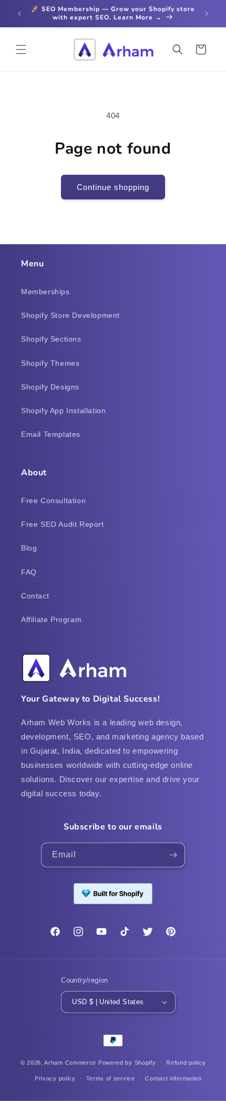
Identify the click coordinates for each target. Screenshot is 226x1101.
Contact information (173, 1078)
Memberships (45, 291)
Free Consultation (53, 500)
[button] (21, 49)
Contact (35, 596)
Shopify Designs (50, 387)
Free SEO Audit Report (62, 524)
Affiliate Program (51, 619)
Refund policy (186, 1062)
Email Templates (50, 434)
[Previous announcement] (19, 13)
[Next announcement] (206, 13)
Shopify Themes (50, 363)
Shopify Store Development (70, 315)
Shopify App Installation (63, 410)
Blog (29, 548)
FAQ (29, 572)
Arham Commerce (70, 1062)
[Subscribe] (172, 855)
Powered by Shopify (127, 1062)
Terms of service (110, 1078)
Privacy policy (55, 1078)
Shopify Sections (51, 339)
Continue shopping (113, 187)
